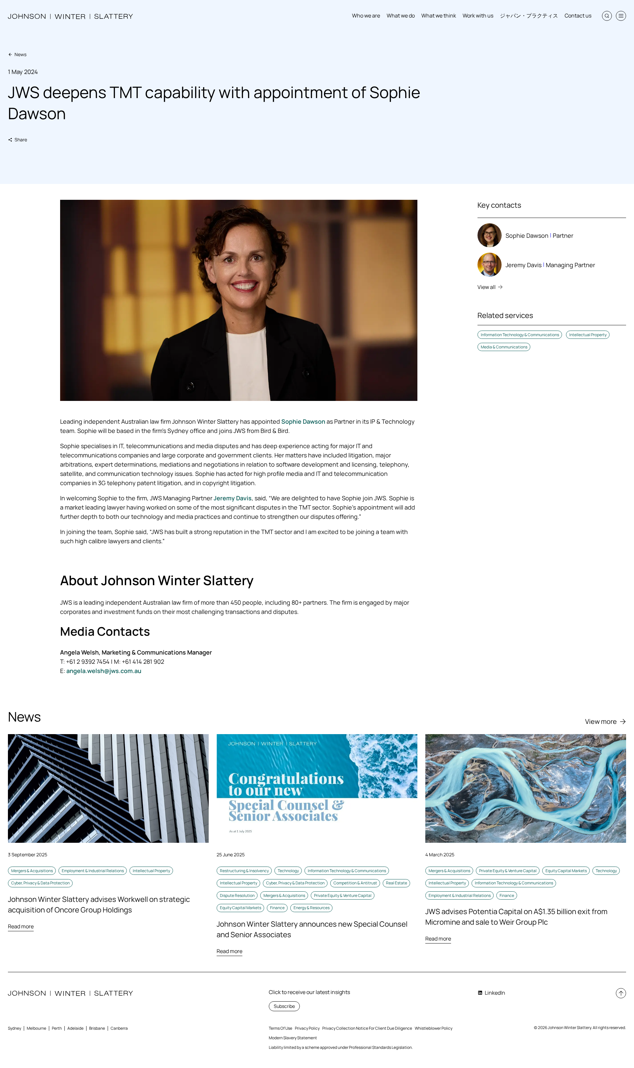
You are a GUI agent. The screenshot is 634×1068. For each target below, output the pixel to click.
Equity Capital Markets (240, 907)
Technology (288, 870)
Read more (21, 926)
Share (21, 139)
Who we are (366, 15)
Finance (277, 907)
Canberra (119, 1028)
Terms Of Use (280, 1028)
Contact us (578, 15)
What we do (401, 15)
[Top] (621, 993)
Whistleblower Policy (433, 1028)
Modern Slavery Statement (293, 1038)
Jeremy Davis (233, 498)
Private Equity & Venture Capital (342, 895)
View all (486, 287)
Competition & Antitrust (355, 883)
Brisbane (97, 1028)
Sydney (14, 1028)
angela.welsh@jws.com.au (103, 671)
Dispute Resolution (237, 895)
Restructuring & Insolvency (244, 870)
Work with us (478, 15)
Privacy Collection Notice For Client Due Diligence (367, 1028)
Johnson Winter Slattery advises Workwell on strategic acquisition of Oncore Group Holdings (99, 904)
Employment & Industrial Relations (93, 870)
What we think (438, 15)
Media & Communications (504, 347)
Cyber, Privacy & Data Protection (40, 883)
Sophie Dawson (303, 421)
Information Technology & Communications (520, 335)
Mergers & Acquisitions (32, 870)
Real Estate (396, 883)
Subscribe (284, 1006)
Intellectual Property (588, 335)
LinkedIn (495, 992)
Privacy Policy (307, 1028)
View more (601, 721)
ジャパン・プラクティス (529, 15)
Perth (57, 1028)
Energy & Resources (312, 907)
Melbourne (36, 1028)
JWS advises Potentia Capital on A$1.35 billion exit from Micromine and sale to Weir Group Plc (516, 917)
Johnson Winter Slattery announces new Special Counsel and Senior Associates (312, 929)
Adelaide (75, 1028)
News (20, 54)
